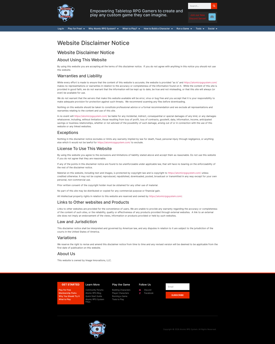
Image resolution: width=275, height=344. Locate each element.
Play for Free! (75, 28)
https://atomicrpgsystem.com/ (200, 82)
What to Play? (129, 28)
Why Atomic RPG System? (102, 28)
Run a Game (183, 28)
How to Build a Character (157, 28)
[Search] (214, 6)
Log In (61, 28)
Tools (198, 28)
